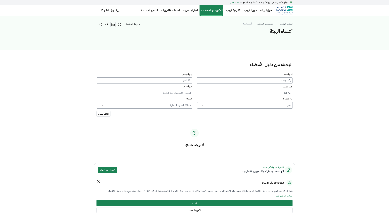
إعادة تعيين (103, 114)
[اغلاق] (98, 182)
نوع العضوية (288, 98)
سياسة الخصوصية (284, 196)
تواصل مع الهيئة (107, 170)
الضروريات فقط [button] (194, 210)
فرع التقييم (188, 86)
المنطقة (189, 98)
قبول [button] (194, 203)
